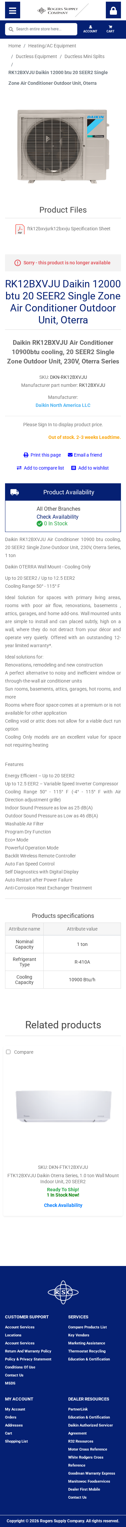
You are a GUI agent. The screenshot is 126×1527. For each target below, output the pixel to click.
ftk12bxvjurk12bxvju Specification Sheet (69, 228)
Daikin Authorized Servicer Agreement (90, 1429)
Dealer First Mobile (84, 1489)
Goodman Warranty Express (91, 1473)
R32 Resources (80, 1441)
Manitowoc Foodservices (89, 1481)
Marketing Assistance (86, 1343)
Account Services (20, 1327)
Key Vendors (78, 1335)
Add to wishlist (93, 468)
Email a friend (88, 455)
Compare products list (87, 1327)
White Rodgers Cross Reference (85, 1461)
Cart (111, 31)
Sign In (113, 10)
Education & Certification (89, 1359)
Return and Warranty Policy (28, 1351)
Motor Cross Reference (87, 1449)
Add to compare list (43, 468)
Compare (23, 1052)
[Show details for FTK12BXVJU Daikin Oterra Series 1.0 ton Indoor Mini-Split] (63, 1109)
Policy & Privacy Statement (28, 1359)
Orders (10, 1417)
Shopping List (16, 1441)
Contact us (14, 1375)
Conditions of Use (20, 1367)
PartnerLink (78, 1409)
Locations (13, 1335)
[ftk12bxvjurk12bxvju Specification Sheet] (20, 228)
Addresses (14, 1425)
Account (90, 31)
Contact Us (77, 1497)
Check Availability (58, 517)
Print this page (45, 455)
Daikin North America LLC (63, 405)
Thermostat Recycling (87, 1351)
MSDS (10, 1383)
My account (15, 1409)
